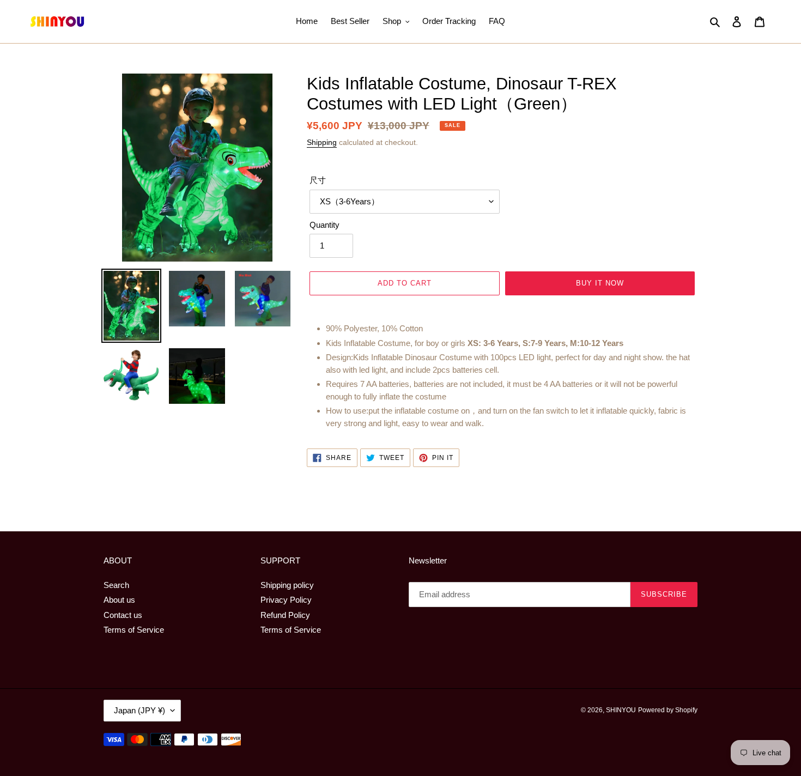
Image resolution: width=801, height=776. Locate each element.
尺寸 (318, 180)
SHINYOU (621, 710)
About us (119, 599)
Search (116, 585)
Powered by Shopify (667, 710)
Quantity (324, 224)
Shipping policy (287, 585)
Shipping (322, 142)
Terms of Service (134, 629)
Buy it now (600, 283)
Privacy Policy (286, 599)
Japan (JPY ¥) (139, 710)
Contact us (123, 615)
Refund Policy (285, 615)
